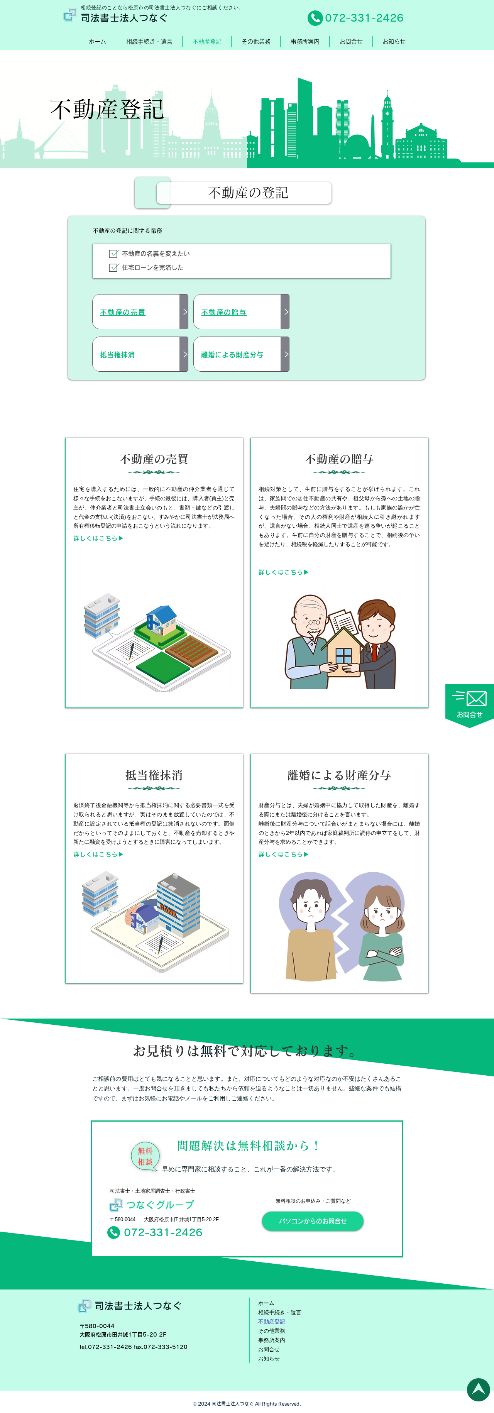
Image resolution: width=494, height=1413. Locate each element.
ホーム (266, 1303)
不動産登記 (271, 1321)
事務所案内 (271, 1340)
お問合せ (269, 1349)
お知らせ (269, 1358)
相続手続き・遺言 (279, 1312)
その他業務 (271, 1331)
